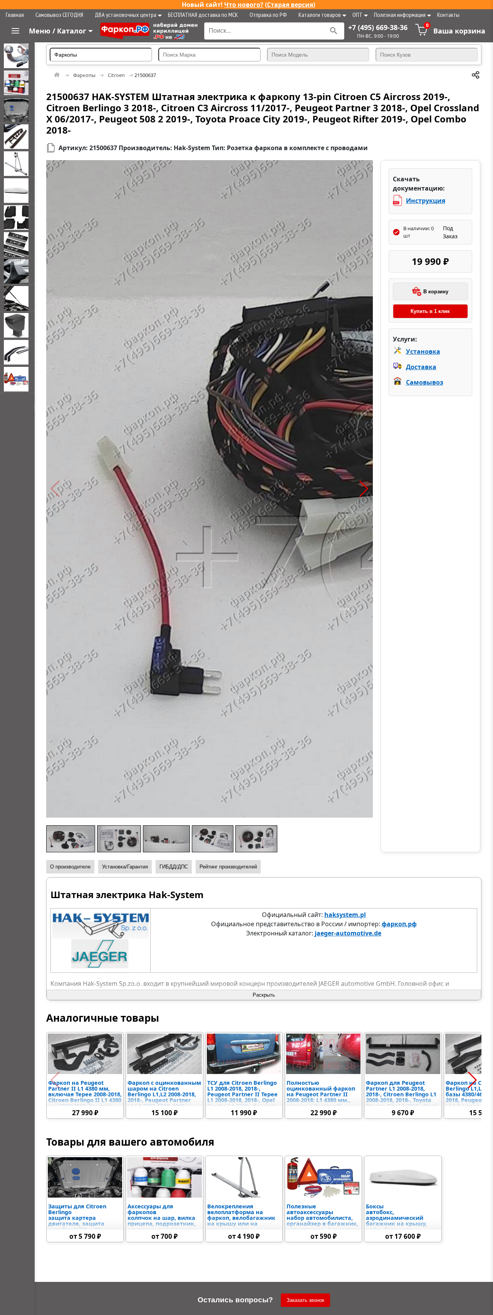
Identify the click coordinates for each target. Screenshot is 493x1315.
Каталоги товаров (319, 14)
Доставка (421, 367)
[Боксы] (17, 190)
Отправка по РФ (268, 14)
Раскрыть (264, 995)
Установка (423, 351)
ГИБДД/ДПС (173, 867)
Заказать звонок (305, 1300)
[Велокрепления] (17, 163)
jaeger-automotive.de (348, 933)
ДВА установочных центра (125, 14)
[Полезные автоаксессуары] (17, 379)
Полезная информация (400, 14)
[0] (421, 33)
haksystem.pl (345, 914)
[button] (55, 488)
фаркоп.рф (399, 924)
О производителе (70, 867)
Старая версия (290, 4)
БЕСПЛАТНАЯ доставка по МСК (203, 14)
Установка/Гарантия (125, 867)
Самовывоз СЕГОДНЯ (59, 14)
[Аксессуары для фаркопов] (17, 82)
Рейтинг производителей (228, 867)
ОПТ (357, 14)
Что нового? (243, 4)
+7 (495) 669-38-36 (377, 27)
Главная (15, 14)
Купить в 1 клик (430, 311)
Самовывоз (424, 382)
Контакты (448, 14)
